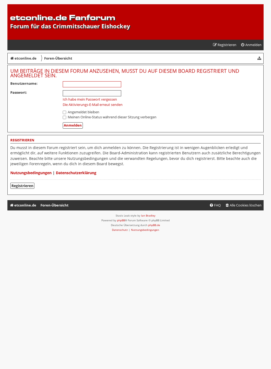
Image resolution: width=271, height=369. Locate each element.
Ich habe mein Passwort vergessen (90, 99)
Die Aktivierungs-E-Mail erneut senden (93, 104)
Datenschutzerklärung (76, 172)
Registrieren (22, 185)
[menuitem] (251, 45)
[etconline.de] (13, 7)
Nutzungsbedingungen (31, 172)
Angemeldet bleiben (83, 112)
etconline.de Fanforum (62, 17)
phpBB (121, 220)
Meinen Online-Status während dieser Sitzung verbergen (111, 117)
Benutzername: (24, 83)
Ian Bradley (148, 215)
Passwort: (18, 92)
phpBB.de (154, 225)
